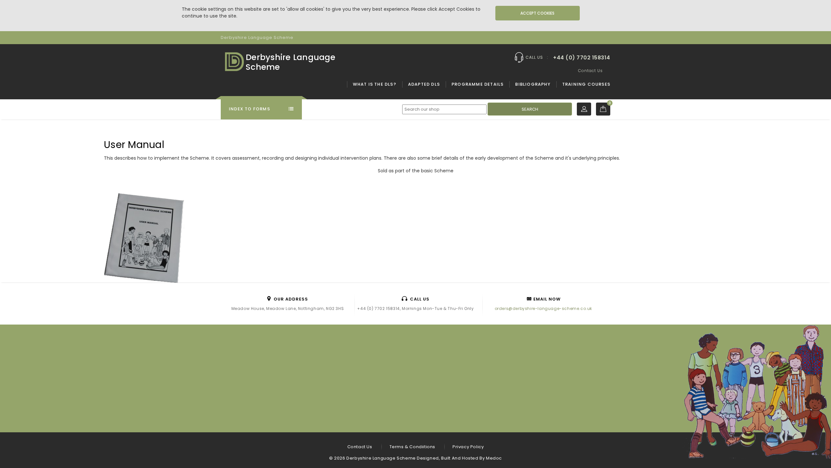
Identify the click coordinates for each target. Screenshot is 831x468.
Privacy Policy (468, 447)
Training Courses (586, 84)
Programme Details (477, 84)
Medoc (494, 458)
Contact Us (590, 70)
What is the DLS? (374, 84)
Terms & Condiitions (412, 447)
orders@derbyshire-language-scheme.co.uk (543, 308)
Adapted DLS (424, 84)
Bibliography (532, 84)
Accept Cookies (537, 13)
